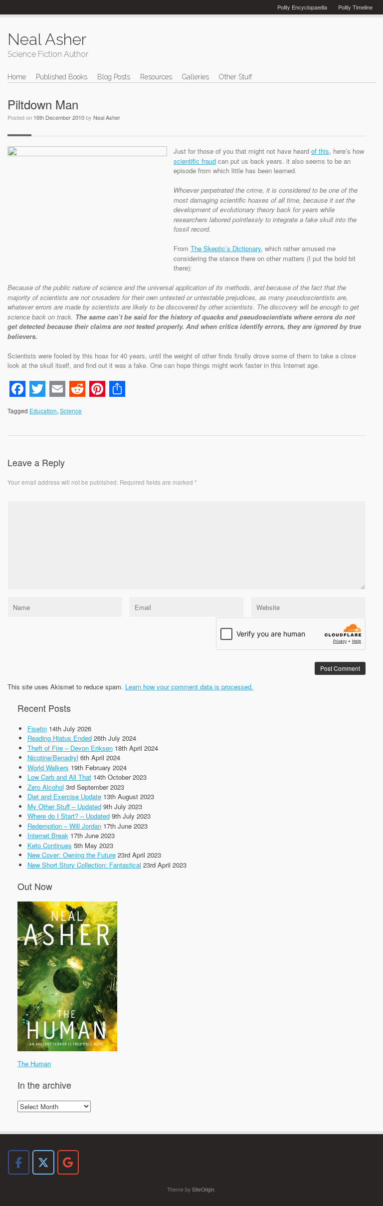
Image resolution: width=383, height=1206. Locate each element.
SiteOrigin (203, 1189)
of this (320, 151)
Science (71, 411)
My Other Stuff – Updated (64, 806)
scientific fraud (195, 161)
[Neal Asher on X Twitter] (43, 1162)
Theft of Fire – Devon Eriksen (70, 748)
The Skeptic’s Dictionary (226, 248)
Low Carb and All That (59, 777)
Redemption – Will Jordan (64, 826)
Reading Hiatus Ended (59, 738)
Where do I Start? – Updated (68, 816)
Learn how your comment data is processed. (189, 686)
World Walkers (48, 767)
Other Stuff (235, 77)
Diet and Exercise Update (64, 796)
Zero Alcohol (45, 787)
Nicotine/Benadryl (52, 757)
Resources (156, 77)
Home (16, 77)
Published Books (61, 77)
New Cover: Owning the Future (71, 855)
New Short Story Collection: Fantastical (84, 865)
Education (43, 411)
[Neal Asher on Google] (68, 1162)
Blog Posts (113, 77)
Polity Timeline (355, 7)
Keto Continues (49, 845)
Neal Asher (106, 117)
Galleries (195, 77)
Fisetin (37, 728)
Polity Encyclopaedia (302, 7)
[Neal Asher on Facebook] (18, 1162)
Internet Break (47, 835)
